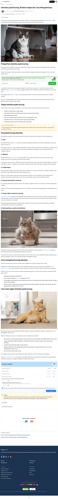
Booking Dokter (4, 462)
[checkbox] (2, 388)
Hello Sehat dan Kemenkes (6, 478)
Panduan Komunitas (4, 476)
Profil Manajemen (32, 470)
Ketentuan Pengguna (5, 468)
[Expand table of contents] (29, 17)
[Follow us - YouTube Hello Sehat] (10, 456)
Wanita (55, 368)
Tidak (8, 380)
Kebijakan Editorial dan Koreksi (6, 472)
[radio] (47, 368)
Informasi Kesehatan (10, 4)
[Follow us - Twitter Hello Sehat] (8, 456)
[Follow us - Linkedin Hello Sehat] (6, 456)
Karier (30, 472)
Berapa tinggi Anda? (5, 373)
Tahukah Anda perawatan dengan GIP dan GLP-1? (11, 382)
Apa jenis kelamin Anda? (6, 368)
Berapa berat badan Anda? (7, 376)
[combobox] (54, 374)
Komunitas (31, 462)
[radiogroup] (51, 368)
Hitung (51, 390)
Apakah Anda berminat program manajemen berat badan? (13, 378)
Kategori (2, 460)
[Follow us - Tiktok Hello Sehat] (13, 456)
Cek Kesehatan (32, 460)
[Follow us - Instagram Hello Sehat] (4, 456)
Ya (3, 380)
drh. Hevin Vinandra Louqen (18, 11)
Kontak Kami (31, 474)
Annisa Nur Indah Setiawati (9, 14)
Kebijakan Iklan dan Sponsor (6, 474)
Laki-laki (49, 368)
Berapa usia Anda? (5, 371)
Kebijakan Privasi (4, 470)
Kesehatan (2, 4)
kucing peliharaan (49, 20)
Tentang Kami (31, 468)
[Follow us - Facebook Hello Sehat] (1, 456)
